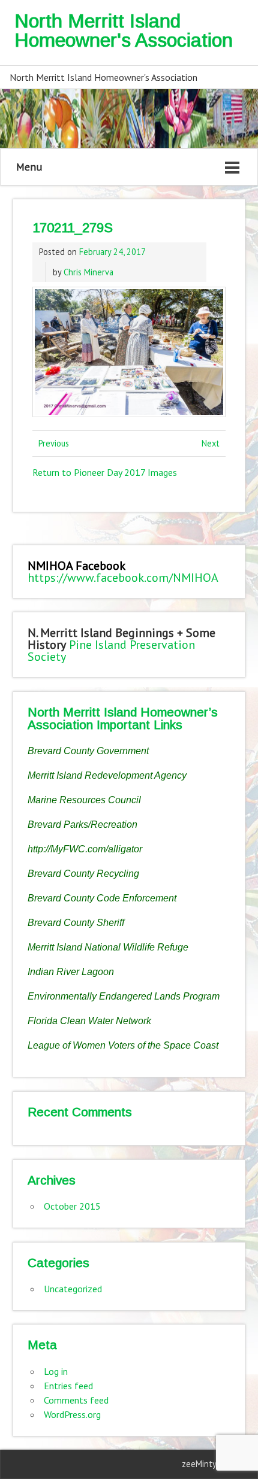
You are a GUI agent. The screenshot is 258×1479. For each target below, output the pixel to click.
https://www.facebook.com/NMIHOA (123, 577)
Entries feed (68, 1386)
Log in (56, 1371)
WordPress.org (72, 1414)
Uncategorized (73, 1289)
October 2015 (72, 1206)
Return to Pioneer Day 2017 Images (104, 472)
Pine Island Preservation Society (111, 650)
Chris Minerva (88, 272)
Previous (53, 443)
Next (211, 443)
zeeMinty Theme (213, 1463)
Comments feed (76, 1400)
